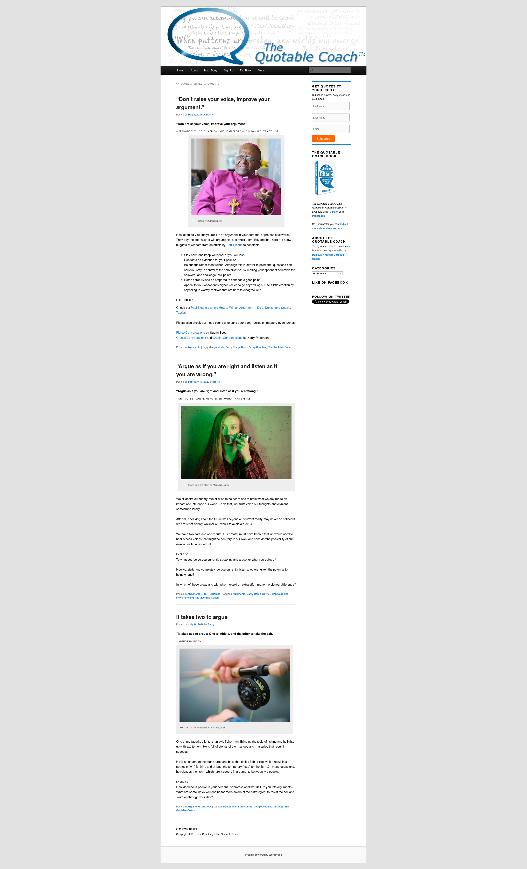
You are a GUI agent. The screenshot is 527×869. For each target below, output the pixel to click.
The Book (245, 70)
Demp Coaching (263, 806)
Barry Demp (232, 347)
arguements (238, 594)
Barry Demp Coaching (254, 347)
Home (180, 70)
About (194, 70)
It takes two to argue (201, 617)
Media (261, 70)
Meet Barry (210, 70)
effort (179, 597)
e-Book (334, 211)
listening (189, 597)
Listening (215, 594)
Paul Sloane (234, 244)
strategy (207, 806)
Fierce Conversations (190, 332)
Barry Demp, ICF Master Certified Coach (329, 254)
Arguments (194, 347)
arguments (217, 347)
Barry (209, 114)
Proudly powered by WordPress (263, 854)
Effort (205, 594)
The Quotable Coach (280, 347)
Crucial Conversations (191, 337)
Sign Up (228, 70)
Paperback (318, 216)
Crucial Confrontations (228, 337)
